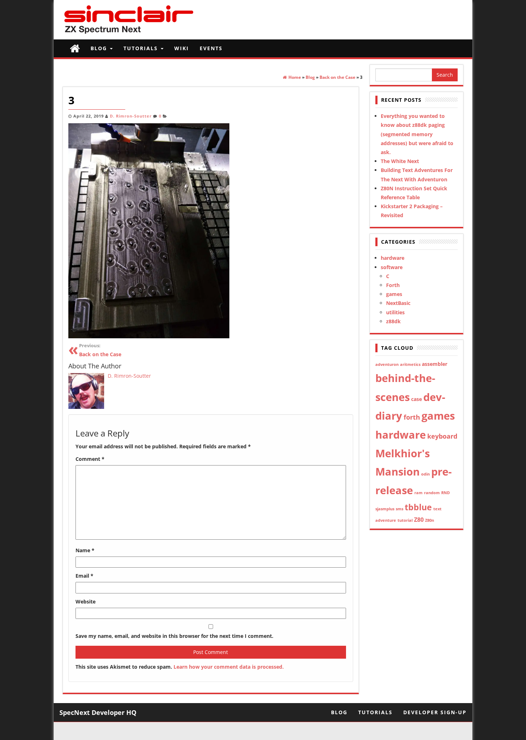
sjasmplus (384, 508)
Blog (100, 48)
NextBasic (398, 303)
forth (412, 417)
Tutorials (141, 48)
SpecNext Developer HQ (97, 712)
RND (445, 492)
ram (418, 492)
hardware (392, 257)
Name (85, 550)
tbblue (418, 507)
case (416, 399)
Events (211, 48)
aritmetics (410, 364)
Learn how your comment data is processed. (229, 666)
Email (84, 575)
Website (86, 601)
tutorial (405, 520)
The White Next (400, 161)
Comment (90, 458)
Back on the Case (100, 350)
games (394, 294)
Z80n (429, 520)
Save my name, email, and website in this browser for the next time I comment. (174, 635)
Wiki (181, 48)
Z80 (419, 520)
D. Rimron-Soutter (131, 116)
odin (425, 474)
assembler (434, 364)
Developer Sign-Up (435, 712)
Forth (393, 285)
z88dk (393, 321)
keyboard (442, 436)
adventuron (387, 364)
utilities (395, 312)
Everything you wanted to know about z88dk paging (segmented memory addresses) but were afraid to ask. (417, 134)
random (432, 492)
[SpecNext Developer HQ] (75, 48)
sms (399, 508)
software (392, 267)
